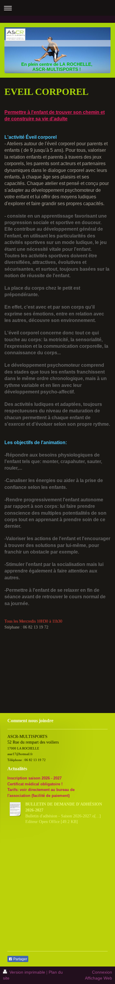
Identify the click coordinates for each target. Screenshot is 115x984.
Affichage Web (98, 978)
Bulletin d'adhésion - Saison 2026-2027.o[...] (63, 816)
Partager (19, 959)
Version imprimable (27, 972)
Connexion (102, 972)
